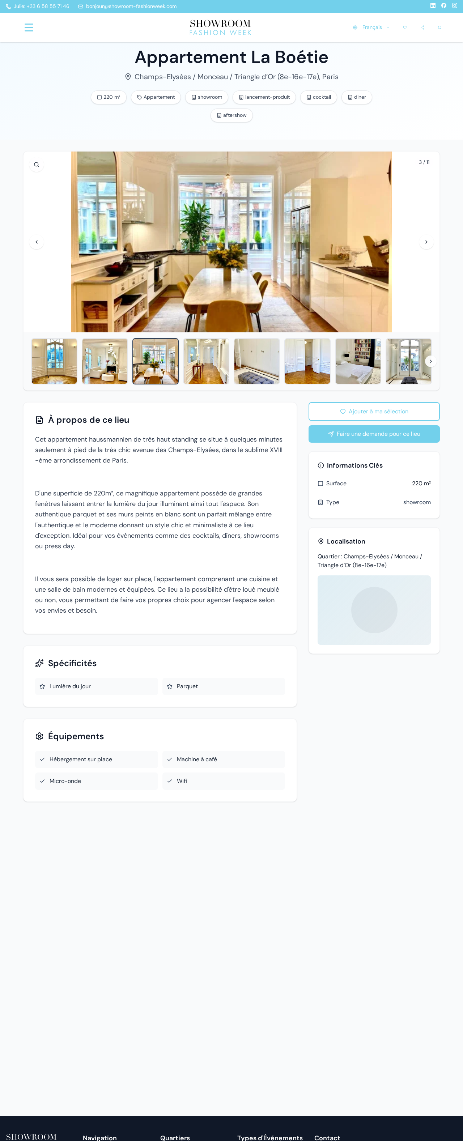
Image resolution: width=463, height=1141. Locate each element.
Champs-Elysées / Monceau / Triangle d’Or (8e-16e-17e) (227, 76)
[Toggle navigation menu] (29, 27)
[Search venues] (440, 27)
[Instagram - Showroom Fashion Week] (454, 6)
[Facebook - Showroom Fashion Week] (443, 6)
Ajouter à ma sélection (378, 411)
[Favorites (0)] (405, 27)
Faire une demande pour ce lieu (378, 434)
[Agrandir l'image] (36, 164)
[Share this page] (422, 27)
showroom (417, 502)
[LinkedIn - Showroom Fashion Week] (433, 6)
